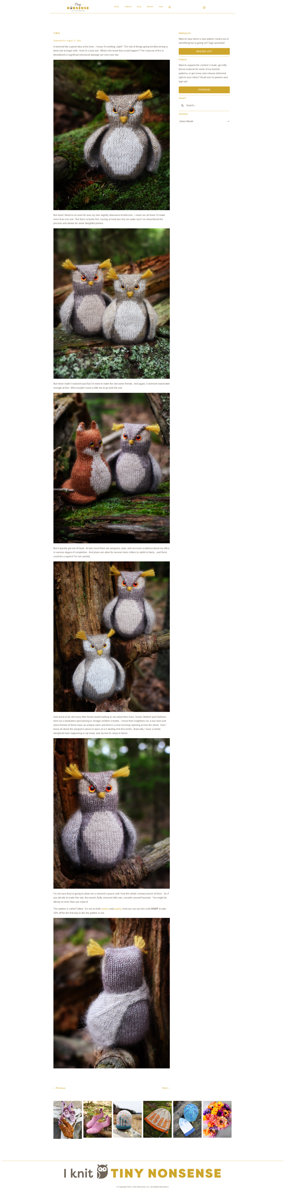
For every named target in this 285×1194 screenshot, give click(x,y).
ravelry (105, 909)
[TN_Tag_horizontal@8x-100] (142, 1162)
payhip (117, 909)
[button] (170, 7)
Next (164, 1088)
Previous (60, 1088)
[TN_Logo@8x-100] (78, 3)
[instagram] (204, 7)
